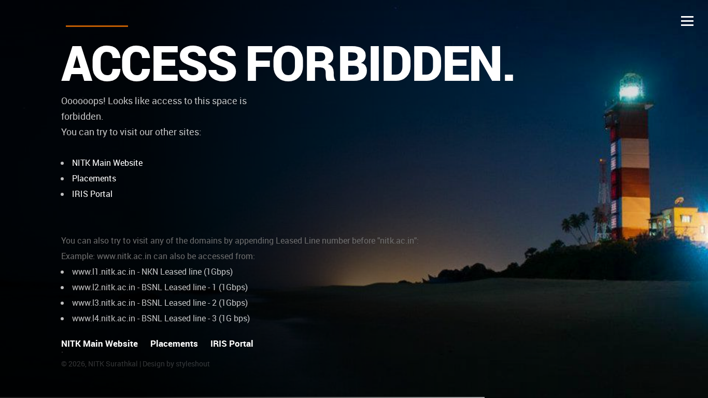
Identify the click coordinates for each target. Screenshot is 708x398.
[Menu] (687, 20)
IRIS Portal (92, 194)
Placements (94, 178)
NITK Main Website (107, 162)
